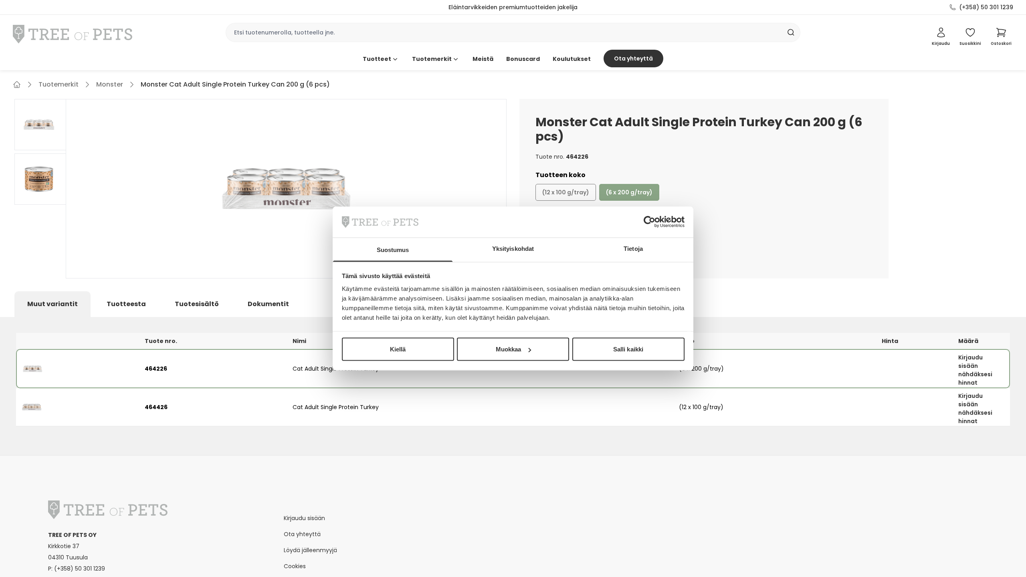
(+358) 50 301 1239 (986, 7)
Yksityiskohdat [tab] (513, 248)
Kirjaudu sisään (304, 518)
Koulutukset (572, 59)
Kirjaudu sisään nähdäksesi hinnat (975, 370)
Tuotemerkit (432, 59)
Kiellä (398, 349)
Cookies (295, 566)
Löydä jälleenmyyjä (310, 550)
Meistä (483, 59)
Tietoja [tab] (633, 248)
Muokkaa (508, 349)
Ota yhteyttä (633, 58)
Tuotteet (377, 59)
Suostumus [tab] (393, 249)
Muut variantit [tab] (52, 304)
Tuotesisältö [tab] (197, 304)
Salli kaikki (628, 349)
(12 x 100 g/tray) (565, 192)
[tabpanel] (513, 386)
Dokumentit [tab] (268, 304)
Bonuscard (523, 59)
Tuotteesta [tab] (126, 304)
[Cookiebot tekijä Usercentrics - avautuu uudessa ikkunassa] (649, 222)
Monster (109, 84)
